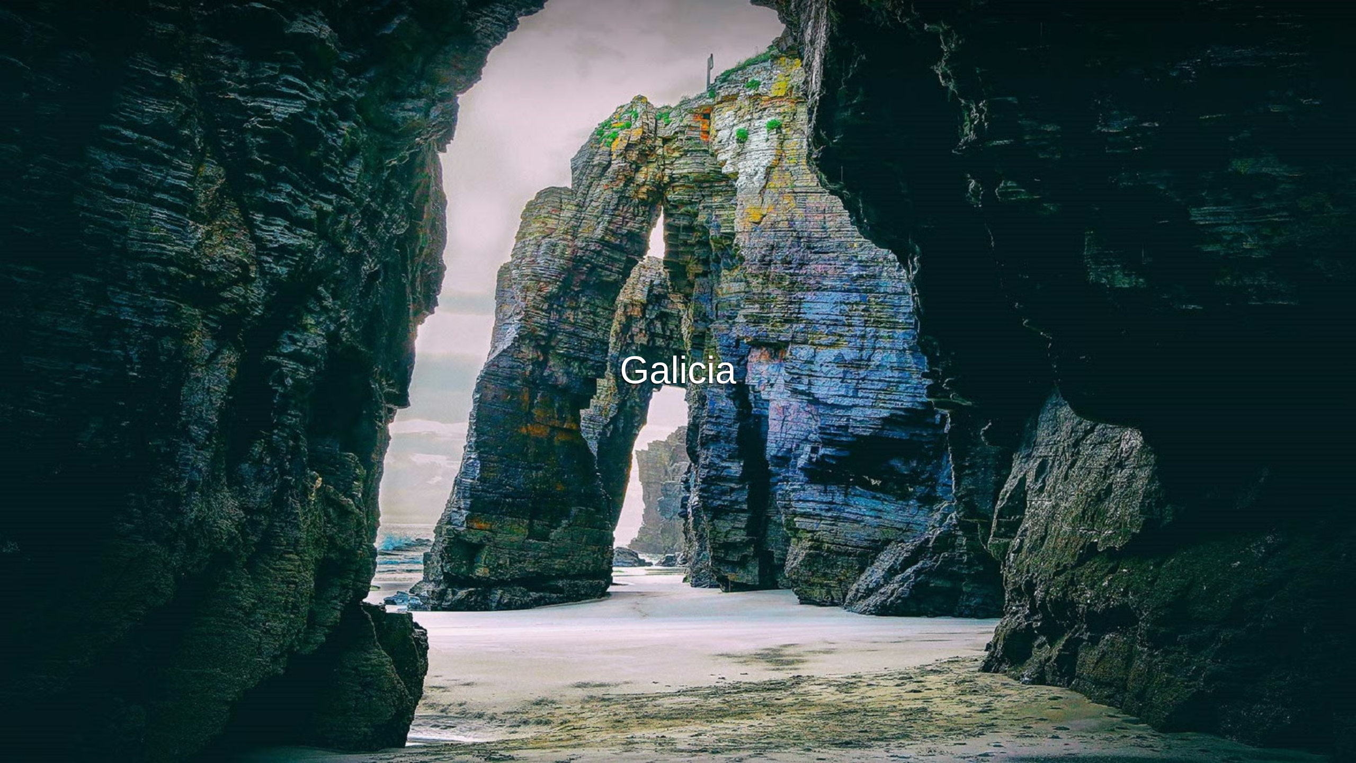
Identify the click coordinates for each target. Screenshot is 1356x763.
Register (712, 381)
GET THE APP (650, 381)
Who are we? (736, 753)
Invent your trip (678, 352)
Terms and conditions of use (598, 753)
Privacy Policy (679, 753)
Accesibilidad (791, 753)
